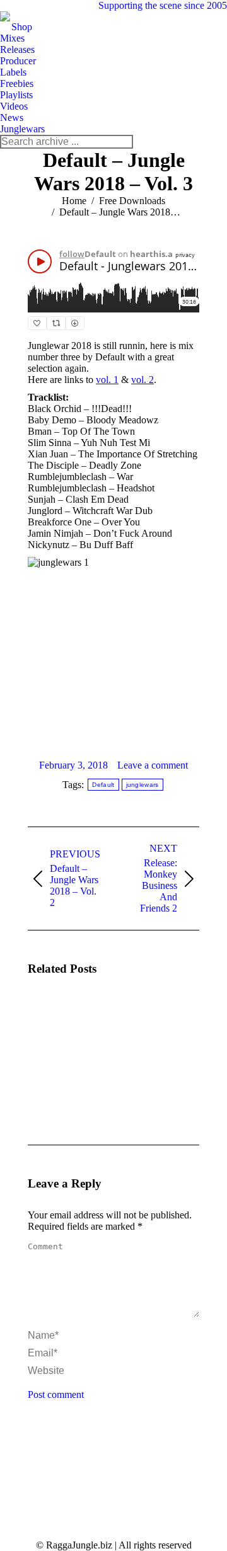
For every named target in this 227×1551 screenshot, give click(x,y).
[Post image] (62, 1023)
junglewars (142, 784)
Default (103, 784)
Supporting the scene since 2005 (162, 5)
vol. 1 (107, 379)
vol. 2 (142, 379)
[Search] (123, 142)
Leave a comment (152, 765)
